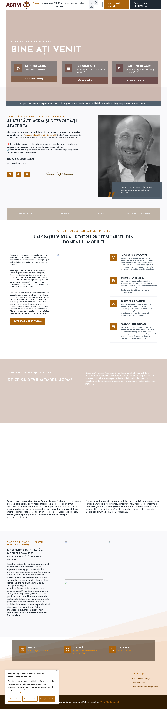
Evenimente (71, 2)
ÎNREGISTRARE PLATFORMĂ (141, 5)
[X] (96, 2)
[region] (32, 687)
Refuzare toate (30, 699)
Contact (58, 6)
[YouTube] (91, 7)
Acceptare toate (47, 699)
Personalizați (15, 699)
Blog (82, 2)
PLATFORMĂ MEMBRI (113, 5)
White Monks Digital (109, 702)
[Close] (57, 670)
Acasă (36, 2)
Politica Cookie (19, 693)
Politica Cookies (139, 682)
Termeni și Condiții (141, 678)
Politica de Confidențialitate (145, 686)
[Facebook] (91, 2)
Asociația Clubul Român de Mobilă (40, 135)
